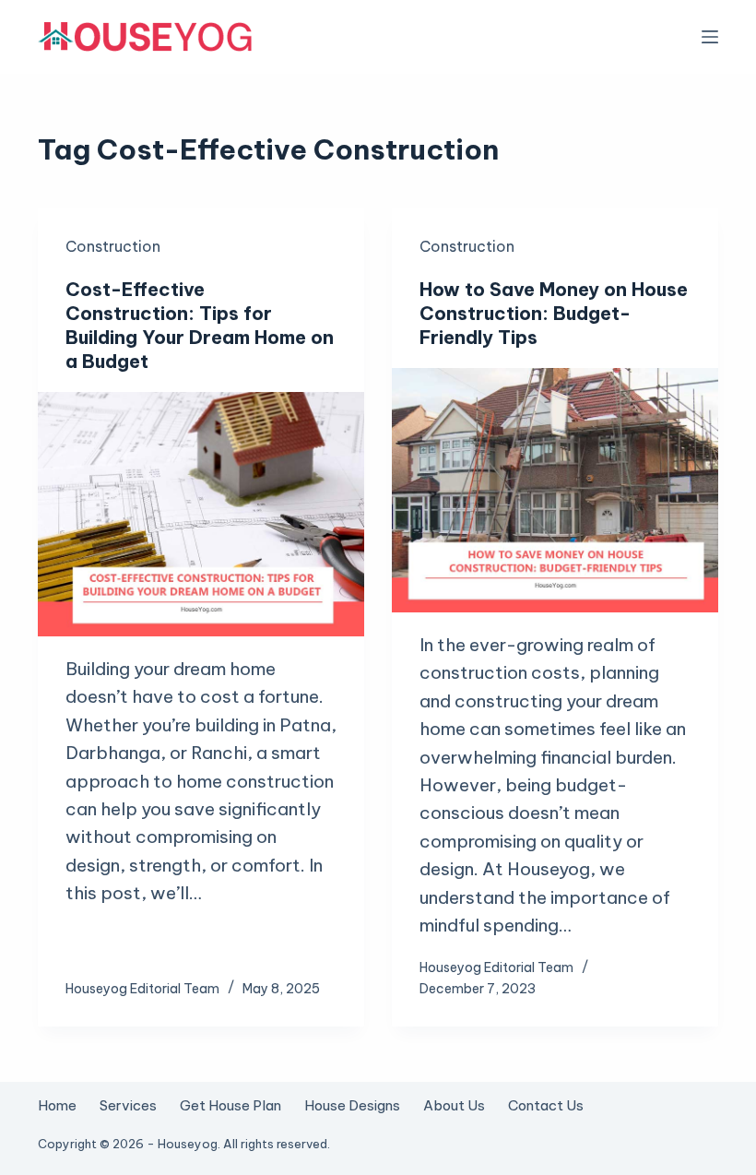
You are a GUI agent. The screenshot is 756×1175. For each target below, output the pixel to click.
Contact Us (546, 1105)
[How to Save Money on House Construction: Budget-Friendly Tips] (555, 490)
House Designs (352, 1105)
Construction (112, 246)
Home (57, 1105)
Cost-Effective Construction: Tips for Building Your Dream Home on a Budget (199, 325)
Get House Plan (230, 1105)
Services (128, 1105)
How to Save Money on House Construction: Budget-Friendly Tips (553, 313)
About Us (454, 1105)
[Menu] (710, 37)
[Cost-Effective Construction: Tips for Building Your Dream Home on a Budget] (201, 514)
